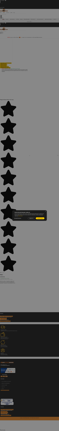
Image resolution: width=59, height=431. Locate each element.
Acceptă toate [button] (40, 218)
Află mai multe (20, 215)
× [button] (45, 211)
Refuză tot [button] (32, 218)
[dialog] (29, 215)
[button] (18, 218)
